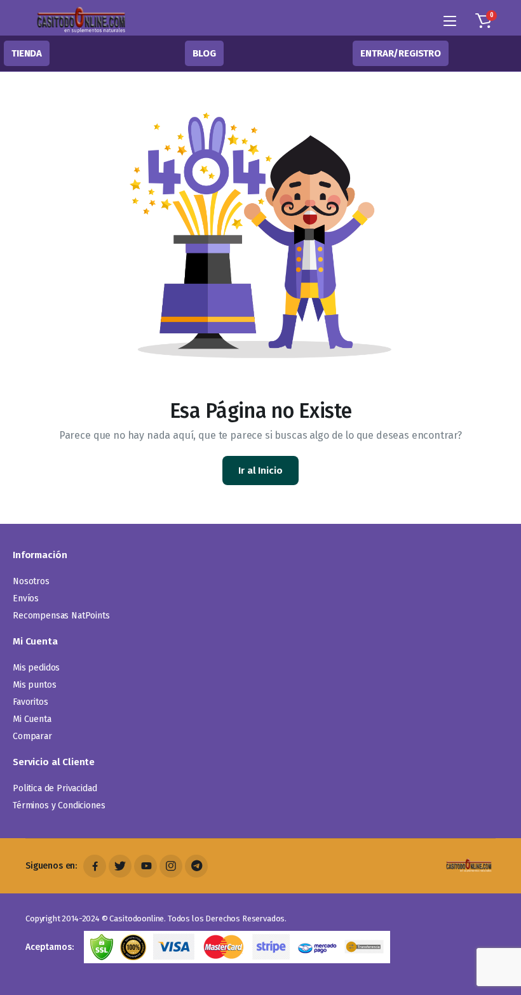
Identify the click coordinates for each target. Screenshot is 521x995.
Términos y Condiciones (59, 805)
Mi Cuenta (32, 719)
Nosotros (31, 581)
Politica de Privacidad (55, 788)
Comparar (32, 736)
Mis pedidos (36, 667)
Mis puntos (34, 684)
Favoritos (30, 702)
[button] (483, 21)
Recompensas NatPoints (61, 615)
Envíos (26, 598)
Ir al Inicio (260, 470)
